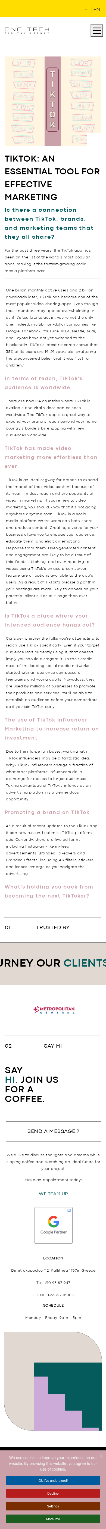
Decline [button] (53, 1493)
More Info (53, 1518)
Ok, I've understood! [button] (53, 1480)
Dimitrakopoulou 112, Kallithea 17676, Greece (53, 1270)
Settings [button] (53, 1506)
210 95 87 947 (57, 1282)
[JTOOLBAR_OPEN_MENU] (97, 30)
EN (96, 10)
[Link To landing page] (27, 30)
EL (87, 10)
